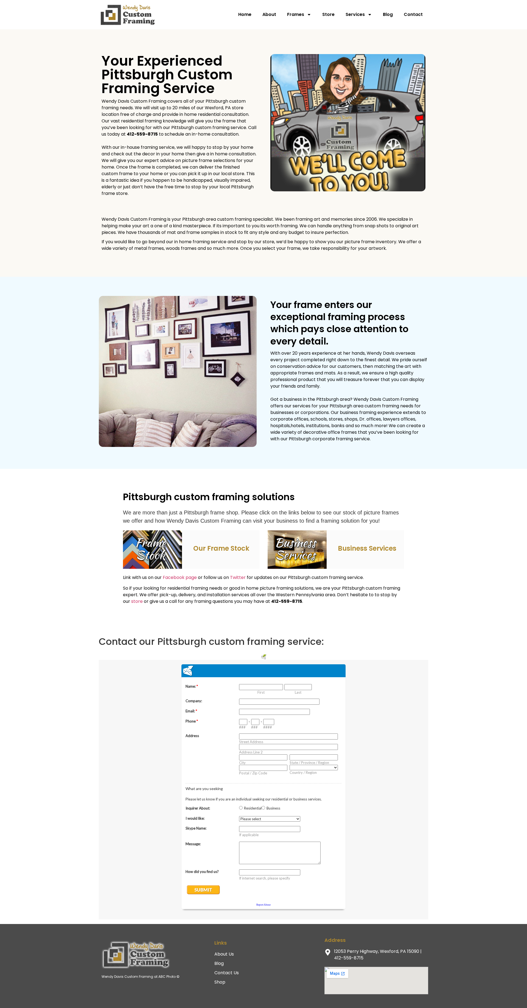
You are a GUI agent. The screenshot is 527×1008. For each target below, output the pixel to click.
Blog (388, 14)
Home (244, 14)
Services (355, 14)
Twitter (238, 577)
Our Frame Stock (221, 548)
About (269, 14)
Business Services (367, 548)
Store (328, 14)
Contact (413, 14)
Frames (295, 14)
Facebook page (180, 577)
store (137, 601)
